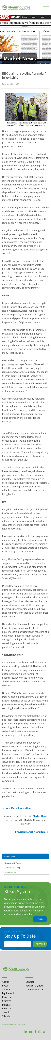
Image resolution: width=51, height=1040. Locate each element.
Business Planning (12, 867)
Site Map (6, 1016)
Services (6, 989)
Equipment (8, 993)
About (5, 981)
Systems (6, 1000)
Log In (40, 919)
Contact (30, 981)
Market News (10, 872)
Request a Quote (34, 985)
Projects (6, 997)
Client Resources (34, 989)
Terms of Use (21, 1024)
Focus (5, 985)
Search (5, 1012)
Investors (7, 1008)
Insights (6, 1004)
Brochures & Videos (13, 863)
